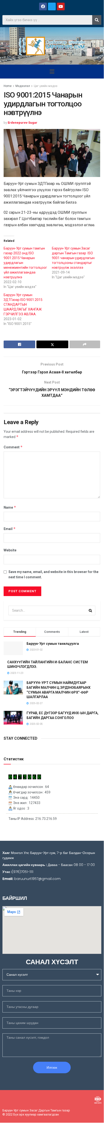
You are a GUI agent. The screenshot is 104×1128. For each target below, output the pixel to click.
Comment (13, 447)
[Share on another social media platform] (84, 344)
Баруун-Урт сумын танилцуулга (53, 644)
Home (8, 86)
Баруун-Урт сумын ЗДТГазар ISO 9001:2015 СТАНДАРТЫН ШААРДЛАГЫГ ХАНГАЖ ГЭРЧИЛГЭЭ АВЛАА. (23, 304)
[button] (52, 71)
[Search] (96, 20)
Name (10, 507)
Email (10, 528)
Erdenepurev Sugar (22, 122)
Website (10, 550)
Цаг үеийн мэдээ (45, 86)
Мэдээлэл (22, 86)
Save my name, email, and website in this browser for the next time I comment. (53, 574)
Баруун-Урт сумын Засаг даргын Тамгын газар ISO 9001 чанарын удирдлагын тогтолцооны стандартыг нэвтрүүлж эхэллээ (73, 257)
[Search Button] (90, 610)
